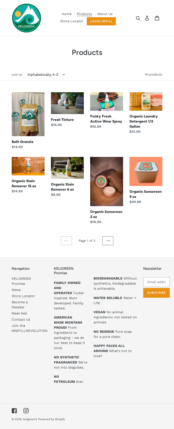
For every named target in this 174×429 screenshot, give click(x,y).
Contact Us (21, 319)
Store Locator (23, 296)
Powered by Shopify (51, 419)
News (16, 290)
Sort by (17, 74)
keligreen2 (30, 419)
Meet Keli (19, 313)
